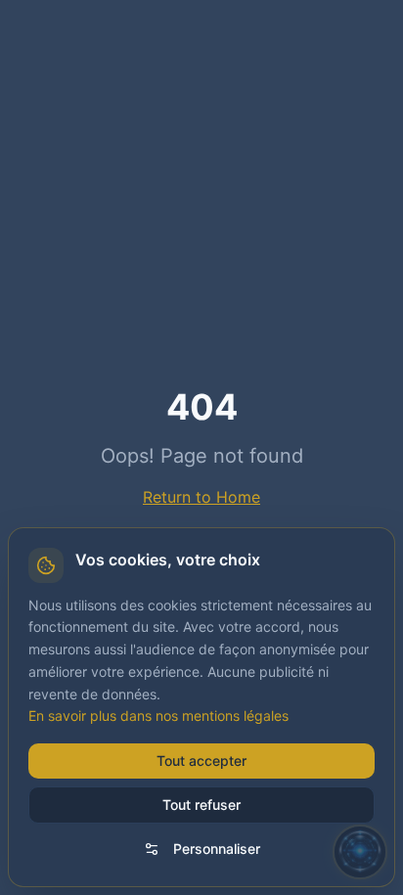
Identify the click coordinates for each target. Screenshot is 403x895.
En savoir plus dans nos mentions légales (158, 715)
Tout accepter (201, 760)
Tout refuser (201, 804)
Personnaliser (216, 848)
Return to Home (201, 497)
